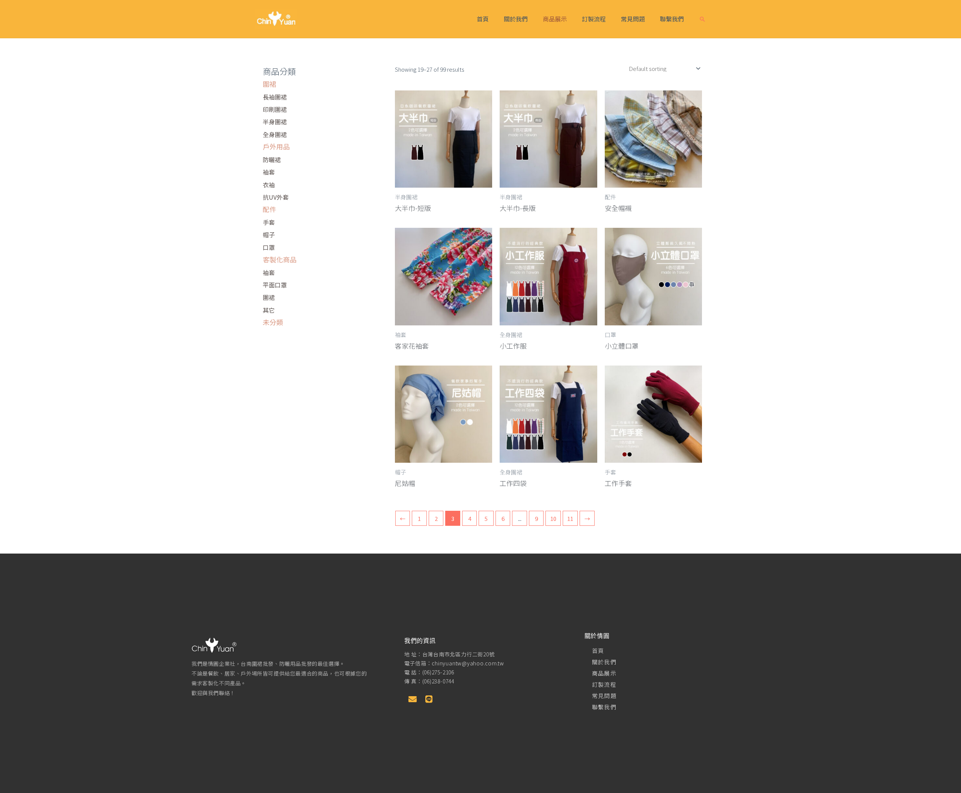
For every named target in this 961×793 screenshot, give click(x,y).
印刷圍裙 (275, 109)
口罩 (269, 247)
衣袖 (269, 184)
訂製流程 (594, 18)
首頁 (483, 18)
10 (553, 518)
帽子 (269, 234)
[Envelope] (412, 699)
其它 (269, 309)
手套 (269, 222)
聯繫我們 (672, 18)
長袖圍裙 (275, 96)
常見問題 (633, 18)
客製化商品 (280, 259)
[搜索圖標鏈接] (702, 19)
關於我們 (516, 18)
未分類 (273, 322)
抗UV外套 (276, 197)
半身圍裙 (275, 121)
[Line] (429, 699)
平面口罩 (275, 284)
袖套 (269, 171)
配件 (269, 209)
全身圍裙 (275, 134)
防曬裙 (272, 159)
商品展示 (555, 18)
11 (570, 518)
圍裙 (269, 84)
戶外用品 (276, 146)
